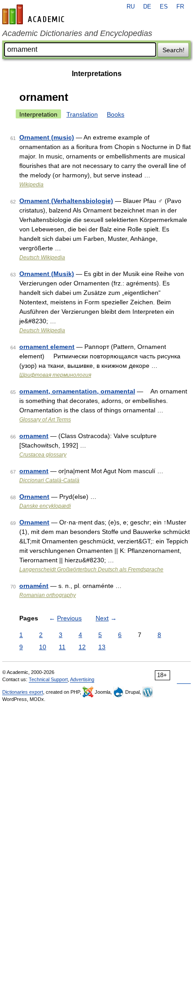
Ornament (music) (46, 137)
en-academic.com (34, 14)
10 (42, 647)
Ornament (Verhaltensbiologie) (66, 200)
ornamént (33, 585)
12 (82, 647)
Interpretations (97, 73)
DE (147, 7)
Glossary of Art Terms (45, 419)
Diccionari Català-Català (49, 480)
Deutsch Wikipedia (42, 257)
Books (115, 114)
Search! (173, 50)
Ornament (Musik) (46, 273)
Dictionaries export (22, 692)
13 (101, 647)
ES (164, 7)
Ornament (34, 496)
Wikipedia (31, 184)
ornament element (47, 346)
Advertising (82, 679)
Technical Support (48, 679)
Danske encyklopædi (45, 506)
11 (62, 647)
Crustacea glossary (42, 455)
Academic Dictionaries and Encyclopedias (77, 33)
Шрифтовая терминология (55, 375)
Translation (82, 114)
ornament (33, 435)
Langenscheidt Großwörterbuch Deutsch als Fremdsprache (91, 569)
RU (131, 7)
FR (180, 7)
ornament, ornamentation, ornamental (77, 391)
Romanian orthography (47, 595)
